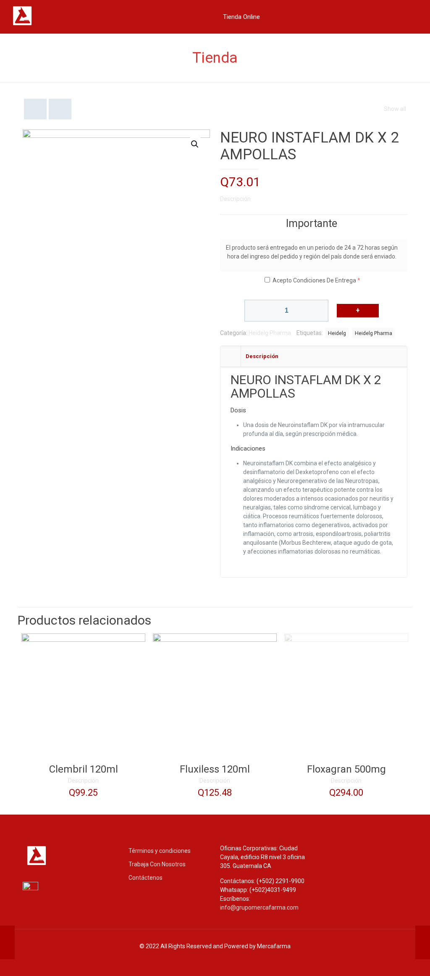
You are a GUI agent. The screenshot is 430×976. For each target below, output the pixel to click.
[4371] (358, 310)
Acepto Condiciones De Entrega (314, 280)
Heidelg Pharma (270, 333)
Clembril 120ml (83, 769)
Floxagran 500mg (346, 769)
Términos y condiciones (159, 850)
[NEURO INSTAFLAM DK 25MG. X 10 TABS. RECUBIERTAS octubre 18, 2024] (7, 942)
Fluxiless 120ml (215, 769)
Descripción (235, 198)
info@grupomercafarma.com (259, 907)
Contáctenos (145, 877)
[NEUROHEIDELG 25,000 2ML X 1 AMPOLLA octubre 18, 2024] (422, 942)
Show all (395, 109)
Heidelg (337, 333)
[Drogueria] (46, 24)
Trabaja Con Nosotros (157, 864)
